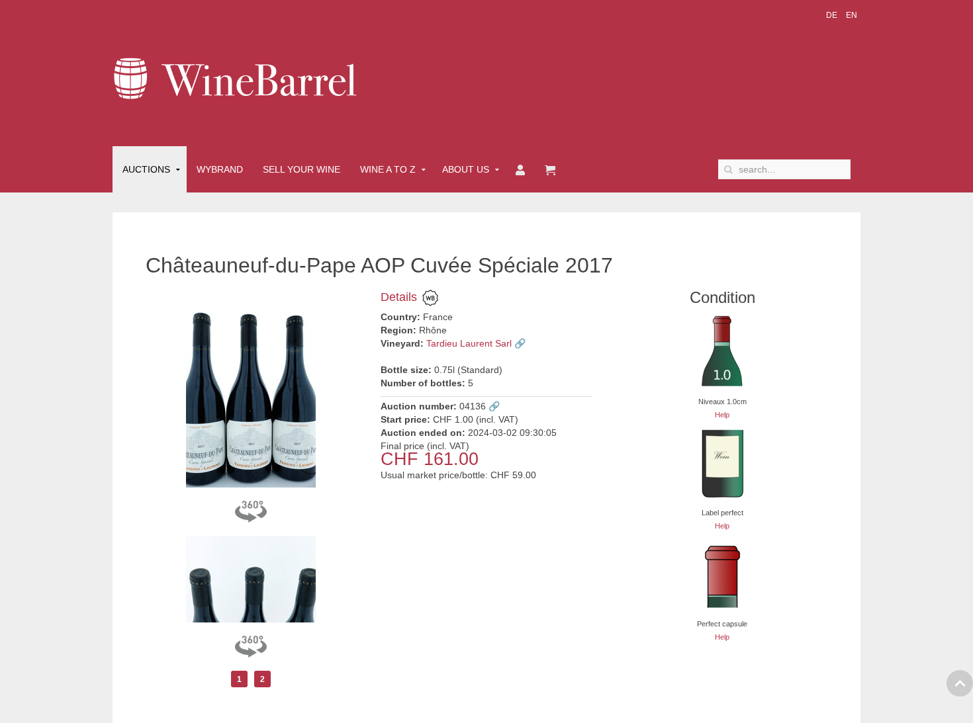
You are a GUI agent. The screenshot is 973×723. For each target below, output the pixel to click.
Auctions (146, 169)
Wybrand (220, 169)
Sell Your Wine (301, 169)
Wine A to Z (388, 169)
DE (832, 15)
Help (722, 415)
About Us (465, 169)
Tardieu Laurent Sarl (469, 343)
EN (851, 15)
